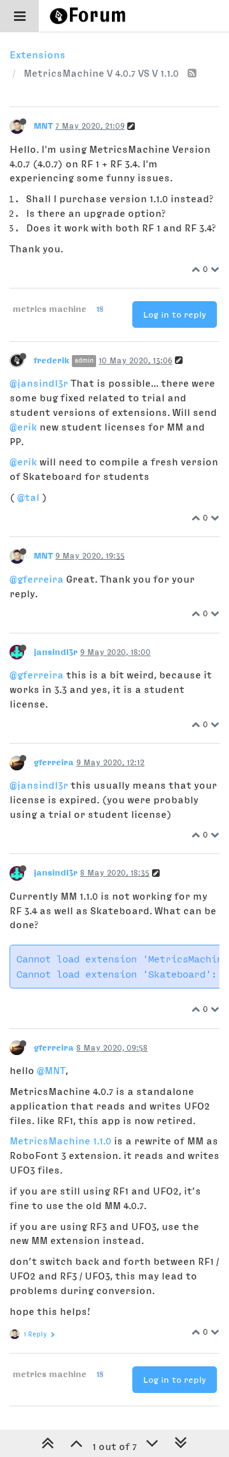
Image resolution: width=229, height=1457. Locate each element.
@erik (23, 427)
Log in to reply (174, 314)
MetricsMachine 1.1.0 (60, 1141)
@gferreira (37, 579)
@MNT (51, 1070)
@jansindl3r (39, 383)
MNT (43, 125)
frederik (51, 360)
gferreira (54, 762)
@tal (28, 497)
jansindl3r (56, 651)
